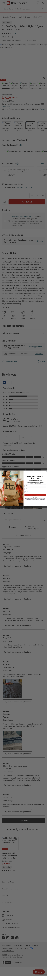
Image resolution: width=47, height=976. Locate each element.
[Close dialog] (46, 471)
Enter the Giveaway (35, 495)
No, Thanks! (35, 497)
